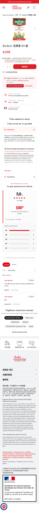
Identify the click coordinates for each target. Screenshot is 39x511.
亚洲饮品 (25, 322)
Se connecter (29, 86)
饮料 (16, 15)
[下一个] (34, 28)
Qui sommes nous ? (18, 452)
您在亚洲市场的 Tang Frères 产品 (16, 326)
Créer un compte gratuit (15, 86)
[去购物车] (34, 7)
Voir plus (7, 170)
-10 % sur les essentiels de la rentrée (19, 2)
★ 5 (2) (14, 264)
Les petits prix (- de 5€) (13, 318)
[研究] (28, 7)
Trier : (4, 270)
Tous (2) (6, 264)
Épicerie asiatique (8, 15)
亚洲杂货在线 (15, 322)
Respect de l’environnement (16, 455)
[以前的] (4, 28)
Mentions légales (7, 452)
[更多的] (10, 66)
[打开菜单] (4, 7)
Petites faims (29, 318)
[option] (19, 29)
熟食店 (31, 326)
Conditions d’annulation (18, 457)
